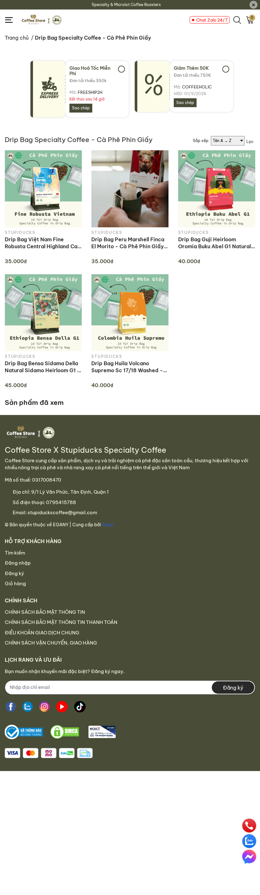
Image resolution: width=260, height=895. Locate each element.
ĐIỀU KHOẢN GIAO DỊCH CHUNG (42, 633)
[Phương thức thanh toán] (49, 753)
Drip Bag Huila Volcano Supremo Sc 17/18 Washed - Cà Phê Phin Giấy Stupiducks (128, 367)
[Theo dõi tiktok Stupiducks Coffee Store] (80, 707)
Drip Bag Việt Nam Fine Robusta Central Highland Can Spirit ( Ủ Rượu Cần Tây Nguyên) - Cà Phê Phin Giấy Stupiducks (42, 243)
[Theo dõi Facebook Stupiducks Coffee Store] (11, 707)
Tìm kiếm (15, 553)
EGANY (60, 525)
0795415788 (61, 502)
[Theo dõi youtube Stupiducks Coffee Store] (61, 707)
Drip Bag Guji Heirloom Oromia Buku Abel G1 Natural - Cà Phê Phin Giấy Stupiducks (216, 243)
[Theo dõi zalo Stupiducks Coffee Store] (28, 707)
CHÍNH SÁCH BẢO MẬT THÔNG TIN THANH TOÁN (61, 622)
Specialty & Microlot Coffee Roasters (126, 4)
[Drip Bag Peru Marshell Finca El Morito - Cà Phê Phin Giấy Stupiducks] (129, 188)
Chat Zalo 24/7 (212, 20)
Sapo (108, 525)
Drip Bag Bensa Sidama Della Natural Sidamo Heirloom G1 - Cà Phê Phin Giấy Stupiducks (42, 367)
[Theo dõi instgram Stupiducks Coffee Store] (44, 707)
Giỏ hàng (15, 583)
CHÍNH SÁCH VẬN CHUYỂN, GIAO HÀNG (51, 643)
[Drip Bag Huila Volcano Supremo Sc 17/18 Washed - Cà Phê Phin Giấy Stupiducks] (129, 312)
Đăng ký (14, 573)
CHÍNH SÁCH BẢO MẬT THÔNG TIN (45, 612)
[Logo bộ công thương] (60, 732)
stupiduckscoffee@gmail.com (62, 512)
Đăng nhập (18, 563)
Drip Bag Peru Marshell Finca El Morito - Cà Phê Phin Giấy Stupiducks (127, 243)
